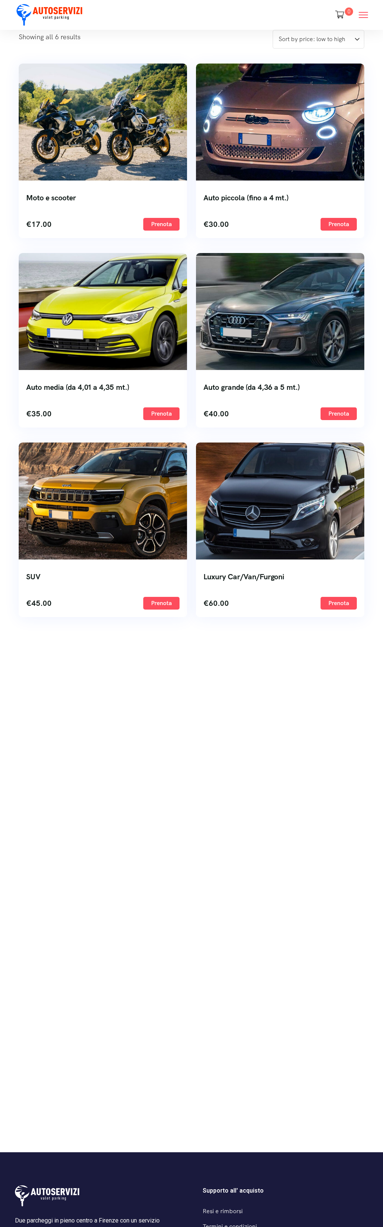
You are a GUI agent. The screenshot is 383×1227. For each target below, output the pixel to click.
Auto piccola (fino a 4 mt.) (246, 198)
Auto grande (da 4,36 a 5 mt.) (251, 387)
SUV (33, 577)
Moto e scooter (51, 198)
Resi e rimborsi (223, 1211)
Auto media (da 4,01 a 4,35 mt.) (77, 387)
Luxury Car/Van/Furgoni (243, 577)
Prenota (161, 224)
